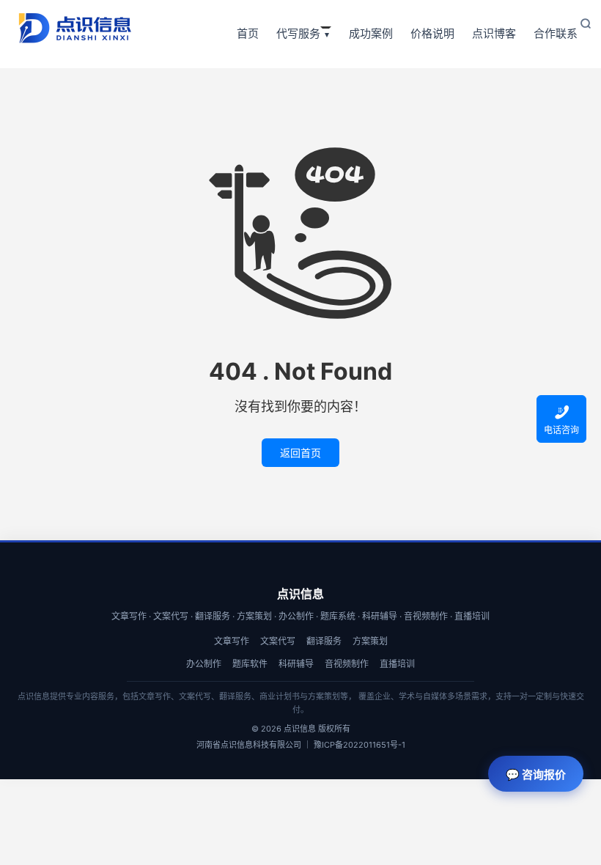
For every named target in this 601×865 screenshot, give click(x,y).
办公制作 (203, 663)
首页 (248, 33)
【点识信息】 (74, 28)
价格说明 (432, 33)
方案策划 (370, 641)
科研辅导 (296, 663)
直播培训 (397, 663)
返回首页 (300, 452)
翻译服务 (324, 641)
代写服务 (298, 33)
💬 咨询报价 (536, 774)
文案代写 (277, 641)
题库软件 (250, 663)
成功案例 (371, 33)
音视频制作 (347, 663)
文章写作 (231, 641)
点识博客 (494, 33)
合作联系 (556, 33)
